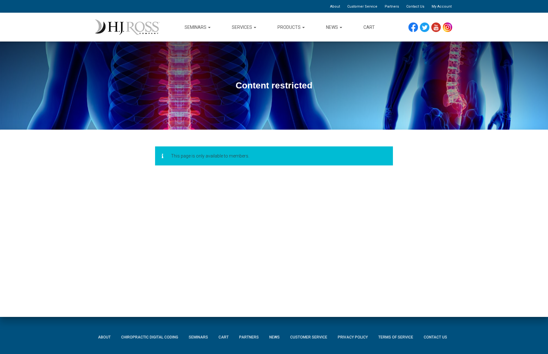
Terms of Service (395, 337)
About (335, 6)
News (332, 27)
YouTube (439, 27)
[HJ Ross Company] (127, 27)
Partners (392, 6)
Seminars (196, 27)
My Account (442, 6)
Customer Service (362, 6)
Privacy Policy (353, 337)
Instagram (449, 27)
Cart (369, 27)
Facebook (415, 27)
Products (289, 27)
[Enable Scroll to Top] (535, 340)
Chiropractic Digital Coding (149, 337)
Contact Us (415, 6)
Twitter (427, 27)
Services (242, 27)
